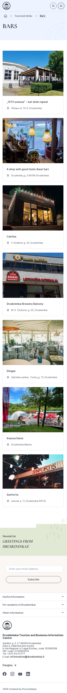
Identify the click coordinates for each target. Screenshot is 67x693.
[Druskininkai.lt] (6, 6)
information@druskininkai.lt (27, 656)
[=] (61, 6)
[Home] (5, 17)
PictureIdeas (29, 689)
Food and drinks (23, 16)
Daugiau (8, 665)
